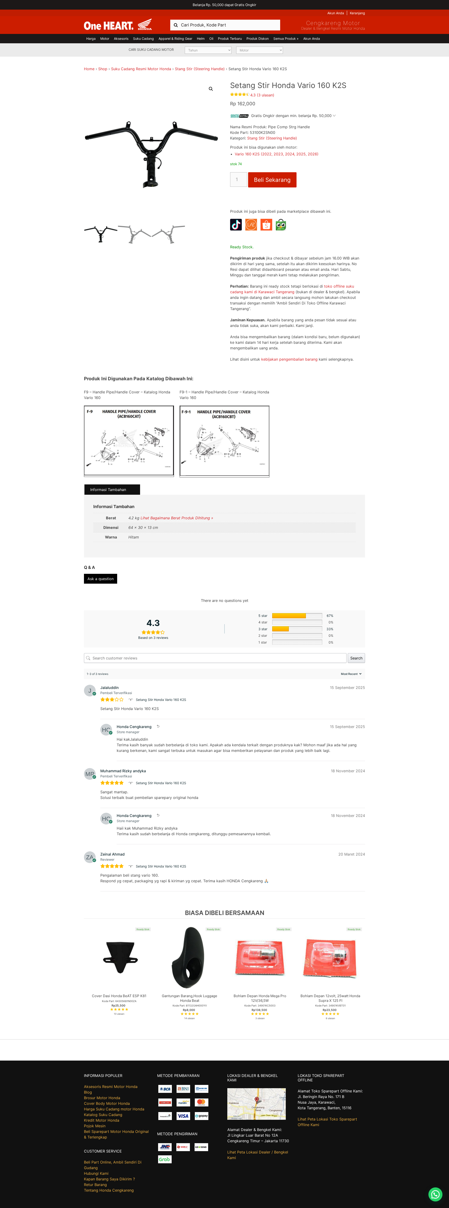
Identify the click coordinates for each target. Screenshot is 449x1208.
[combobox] (225, 24)
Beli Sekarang (272, 179)
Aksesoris (121, 38)
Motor (104, 38)
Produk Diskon (257, 38)
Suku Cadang (143, 38)
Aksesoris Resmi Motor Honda (111, 1086)
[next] (360, 978)
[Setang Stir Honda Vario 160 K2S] (131, 699)
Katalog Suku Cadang (103, 1114)
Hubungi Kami (96, 1173)
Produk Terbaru (230, 38)
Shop (102, 68)
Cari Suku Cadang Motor (151, 49)
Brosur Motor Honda (102, 1097)
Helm (201, 38)
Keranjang (357, 13)
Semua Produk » (286, 38)
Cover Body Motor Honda (107, 1103)
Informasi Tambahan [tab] (108, 489)
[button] (211, 89)
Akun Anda (335, 13)
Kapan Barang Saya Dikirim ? (109, 1179)
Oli (211, 38)
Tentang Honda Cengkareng (109, 1190)
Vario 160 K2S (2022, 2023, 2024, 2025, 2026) (277, 154)
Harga (91, 38)
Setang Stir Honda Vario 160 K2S (161, 700)
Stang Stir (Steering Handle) (200, 68)
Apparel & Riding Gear (175, 38)
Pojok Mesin (94, 1126)
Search (356, 658)
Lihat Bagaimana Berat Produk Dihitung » (177, 518)
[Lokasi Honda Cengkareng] (256, 1118)
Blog (88, 1092)
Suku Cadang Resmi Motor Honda (141, 68)
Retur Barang (95, 1184)
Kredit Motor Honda (101, 1120)
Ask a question (100, 578)
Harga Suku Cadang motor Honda (114, 1109)
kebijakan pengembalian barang (289, 359)
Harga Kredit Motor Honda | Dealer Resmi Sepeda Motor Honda (118, 24)
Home (89, 68)
